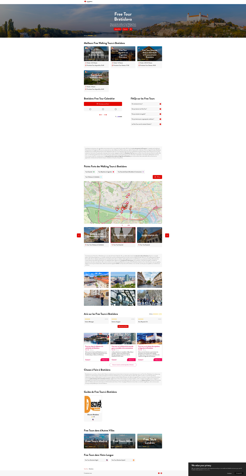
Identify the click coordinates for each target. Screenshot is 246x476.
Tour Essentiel (88, 172)
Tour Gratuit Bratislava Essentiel (96, 53)
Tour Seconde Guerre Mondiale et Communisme (130, 172)
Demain (125, 29)
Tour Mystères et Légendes (105, 172)
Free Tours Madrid (96, 441)
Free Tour (86, 469)
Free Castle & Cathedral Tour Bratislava (96, 77)
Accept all (239, 473)
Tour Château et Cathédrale (92, 177)
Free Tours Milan (123, 441)
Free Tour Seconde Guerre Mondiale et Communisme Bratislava (149, 53)
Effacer (159, 177)
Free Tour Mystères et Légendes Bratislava (123, 53)
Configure (229, 473)
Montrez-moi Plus (123, 326)
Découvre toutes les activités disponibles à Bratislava (123, 365)
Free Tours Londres (149, 441)
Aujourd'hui (117, 29)
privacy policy (206, 470)
